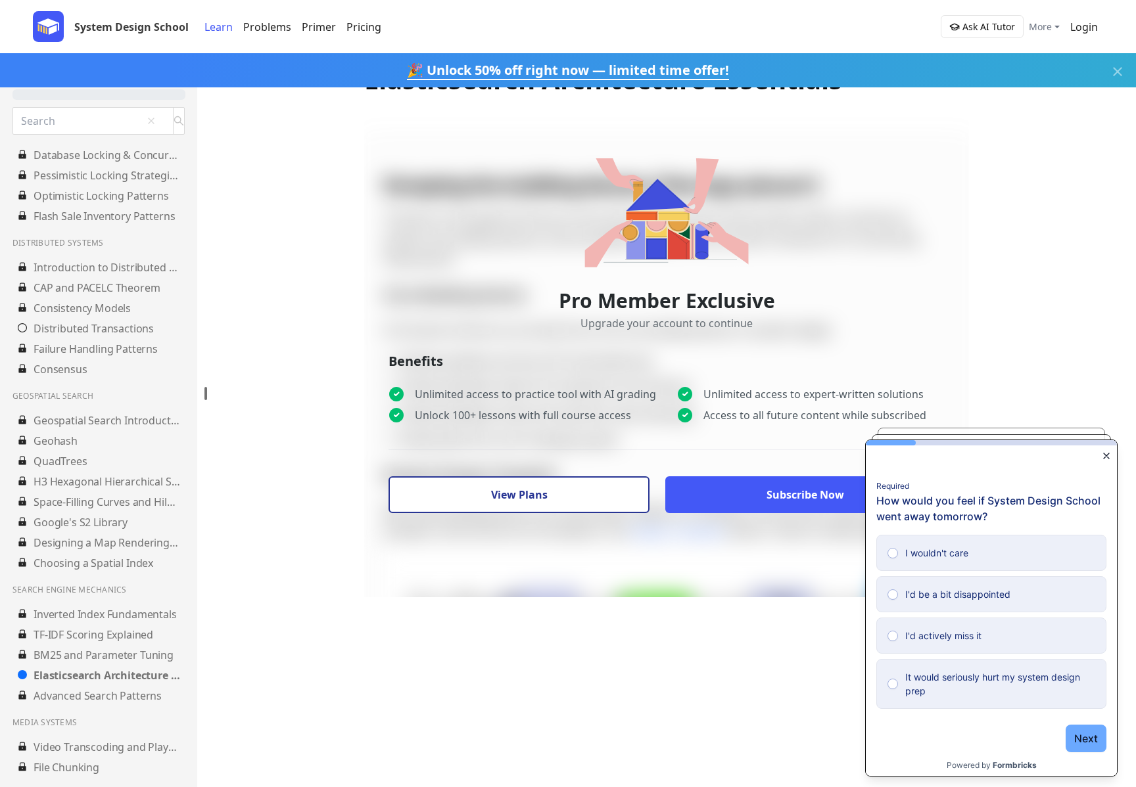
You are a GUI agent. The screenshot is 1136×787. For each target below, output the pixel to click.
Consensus (60, 369)
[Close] (1117, 71)
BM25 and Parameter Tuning (104, 655)
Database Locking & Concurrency (107, 155)
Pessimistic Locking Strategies (107, 175)
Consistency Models (82, 308)
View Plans (519, 494)
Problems (267, 27)
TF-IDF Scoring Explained (93, 634)
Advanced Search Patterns (98, 695)
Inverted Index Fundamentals (105, 614)
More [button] (1040, 26)
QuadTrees (60, 461)
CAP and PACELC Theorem (97, 288)
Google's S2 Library (81, 522)
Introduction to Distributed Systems (107, 267)
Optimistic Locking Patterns (101, 196)
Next (1086, 738)
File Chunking (66, 767)
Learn (218, 27)
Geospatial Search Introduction (107, 420)
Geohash (56, 441)
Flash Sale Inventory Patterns (104, 216)
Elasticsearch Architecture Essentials (107, 675)
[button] (1084, 27)
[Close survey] (1106, 455)
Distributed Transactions (94, 328)
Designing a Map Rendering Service (107, 542)
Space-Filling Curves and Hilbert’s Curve (107, 502)
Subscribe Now (805, 494)
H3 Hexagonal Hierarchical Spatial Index (107, 481)
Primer (319, 27)
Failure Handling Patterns (96, 349)
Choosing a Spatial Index (93, 563)
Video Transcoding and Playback (107, 747)
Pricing (363, 27)
